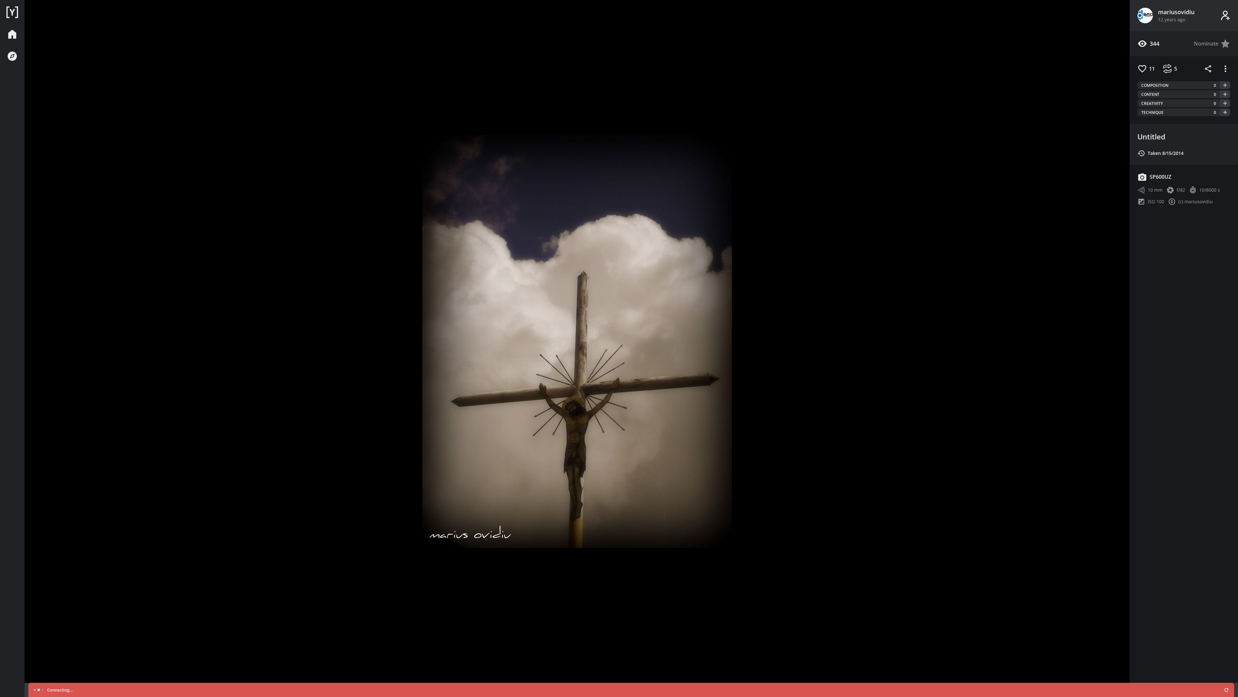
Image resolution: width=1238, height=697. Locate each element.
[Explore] (12, 56)
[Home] (12, 12)
